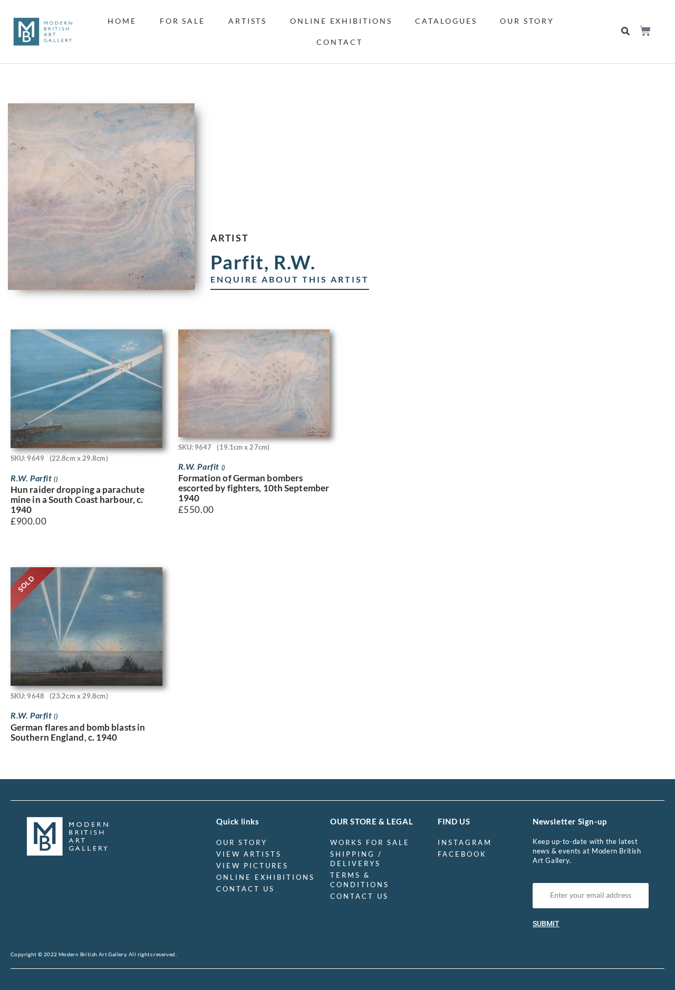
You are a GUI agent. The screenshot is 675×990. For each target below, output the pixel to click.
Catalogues (446, 20)
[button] (625, 32)
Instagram (465, 842)
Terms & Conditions (359, 880)
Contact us (245, 889)
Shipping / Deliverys (356, 859)
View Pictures (252, 865)
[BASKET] (644, 30)
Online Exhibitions (341, 20)
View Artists (249, 854)
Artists (247, 20)
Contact (339, 41)
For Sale (182, 20)
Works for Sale (370, 842)
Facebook (462, 854)
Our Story (527, 20)
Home (122, 20)
